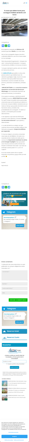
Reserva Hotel (13, 331)
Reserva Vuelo (13, 337)
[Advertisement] (14, 245)
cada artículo (7, 73)
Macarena (6, 17)
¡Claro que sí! (19, 225)
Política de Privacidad (19, 440)
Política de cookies (9, 440)
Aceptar (14, 436)
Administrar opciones (13, 432)
